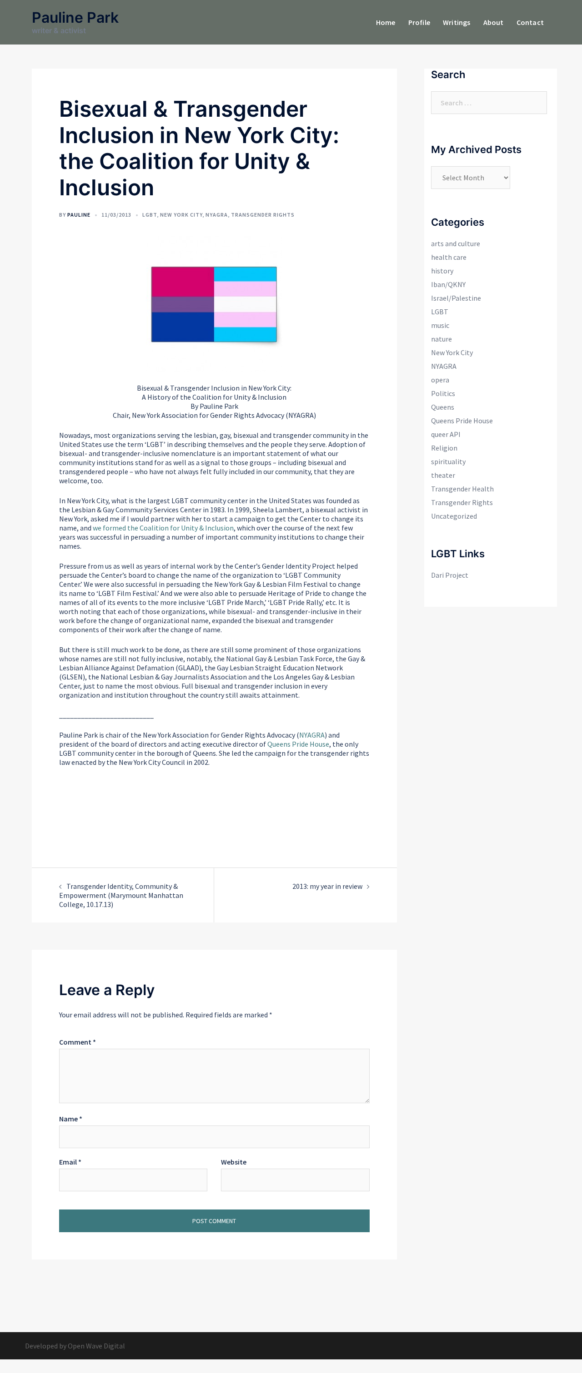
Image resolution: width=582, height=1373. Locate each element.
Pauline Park (75, 17)
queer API (446, 434)
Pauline (78, 214)
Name (70, 1118)
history (442, 270)
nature (441, 338)
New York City (181, 214)
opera (440, 379)
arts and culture (455, 243)
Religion (444, 447)
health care (449, 257)
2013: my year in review (327, 886)
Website (233, 1161)
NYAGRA (217, 214)
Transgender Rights (263, 214)
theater (443, 475)
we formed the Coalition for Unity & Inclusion (163, 527)
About (493, 22)
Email (70, 1161)
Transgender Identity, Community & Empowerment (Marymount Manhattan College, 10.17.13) (121, 895)
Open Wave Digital (96, 1345)
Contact (530, 22)
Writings (457, 22)
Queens (442, 406)
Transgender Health (462, 488)
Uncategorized (454, 515)
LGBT (149, 214)
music (440, 325)
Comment (77, 1041)
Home (386, 22)
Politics (443, 393)
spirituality (448, 461)
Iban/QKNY (448, 284)
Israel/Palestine (456, 297)
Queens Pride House (298, 743)
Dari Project (449, 575)
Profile (419, 22)
